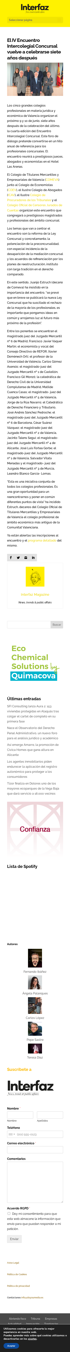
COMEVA (52, 180)
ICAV (11, 195)
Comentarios (16, 1159)
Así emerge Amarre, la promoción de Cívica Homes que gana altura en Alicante (33, 750)
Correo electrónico (21, 1143)
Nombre (14, 1108)
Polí (9, 1274)
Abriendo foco (17, 1318)
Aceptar (11, 1345)
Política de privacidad (18, 1286)
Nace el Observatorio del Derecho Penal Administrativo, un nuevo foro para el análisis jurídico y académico (32, 733)
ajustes (32, 1339)
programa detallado (42, 540)
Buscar (57, 624)
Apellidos (42, 1120)
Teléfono (13, 1128)
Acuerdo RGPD (18, 1208)
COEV (12, 190)
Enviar (14, 1239)
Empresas (51, 1318)
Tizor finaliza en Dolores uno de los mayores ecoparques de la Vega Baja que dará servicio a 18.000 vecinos (33, 788)
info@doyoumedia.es (32, 1297)
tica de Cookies (19, 1274)
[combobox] (11, 1134)
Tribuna (35, 1318)
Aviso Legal (13, 1263)
